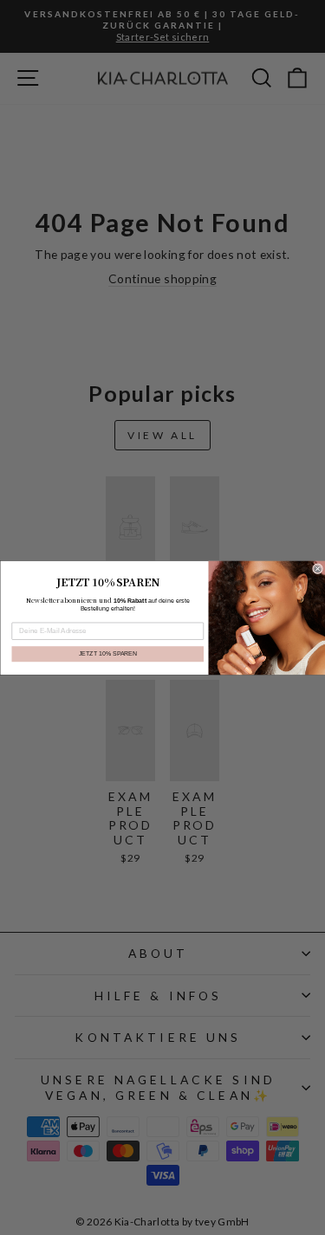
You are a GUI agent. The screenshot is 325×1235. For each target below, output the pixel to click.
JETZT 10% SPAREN (107, 653)
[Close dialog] (317, 568)
